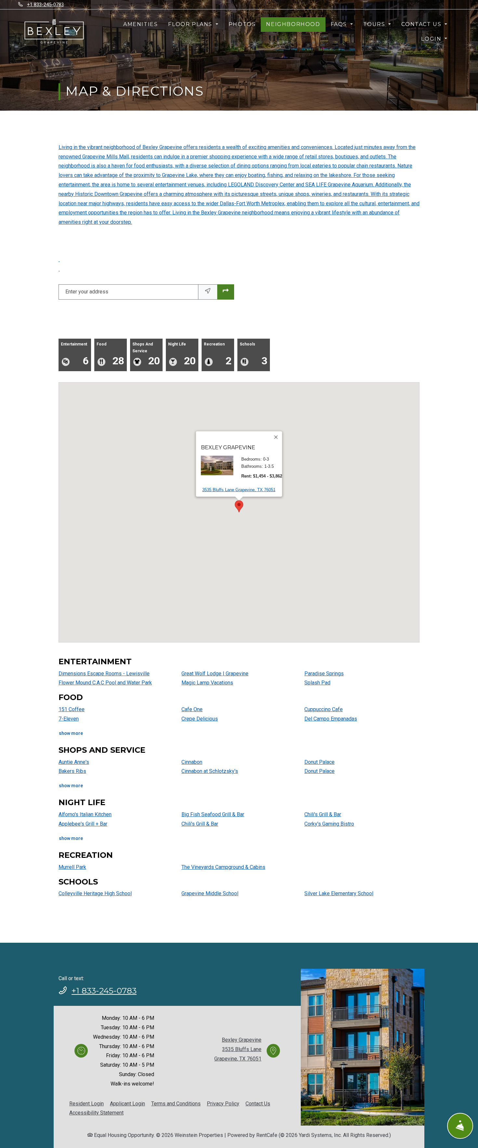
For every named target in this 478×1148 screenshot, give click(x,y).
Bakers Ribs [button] (72, 771)
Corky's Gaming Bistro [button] (329, 824)
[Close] (276, 437)
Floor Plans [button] (191, 24)
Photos (242, 24)
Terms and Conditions (176, 1103)
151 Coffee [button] (72, 709)
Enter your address (86, 292)
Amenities (140, 24)
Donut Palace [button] (319, 762)
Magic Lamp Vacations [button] (207, 683)
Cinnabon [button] (191, 762)
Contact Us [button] (422, 24)
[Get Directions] (225, 292)
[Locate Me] (208, 292)
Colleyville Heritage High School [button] (95, 893)
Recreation (218, 354)
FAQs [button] (340, 24)
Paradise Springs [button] (324, 673)
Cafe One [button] (192, 709)
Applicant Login (127, 1103)
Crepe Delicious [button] (199, 719)
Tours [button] (375, 24)
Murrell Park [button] (72, 867)
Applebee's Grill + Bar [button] (83, 824)
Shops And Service (146, 354)
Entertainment (74, 354)
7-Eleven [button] (69, 719)
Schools (253, 354)
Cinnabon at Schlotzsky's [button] (209, 771)
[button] (163, 555)
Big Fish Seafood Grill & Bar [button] (212, 814)
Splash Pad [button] (317, 683)
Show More (71, 733)
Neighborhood (293, 24)
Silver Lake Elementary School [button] (338, 893)
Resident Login (86, 1103)
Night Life (182, 354)
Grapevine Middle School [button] (209, 893)
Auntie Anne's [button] (74, 762)
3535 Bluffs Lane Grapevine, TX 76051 (238, 489)
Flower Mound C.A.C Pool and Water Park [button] (105, 683)
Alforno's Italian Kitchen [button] (85, 814)
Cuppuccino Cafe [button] (323, 709)
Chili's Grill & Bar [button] (199, 824)
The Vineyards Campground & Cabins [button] (223, 867)
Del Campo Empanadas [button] (330, 719)
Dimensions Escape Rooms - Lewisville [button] (104, 673)
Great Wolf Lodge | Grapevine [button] (214, 673)
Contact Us (258, 1104)
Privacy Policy (223, 1103)
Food (110, 354)
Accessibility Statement (96, 1112)
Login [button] (432, 39)
